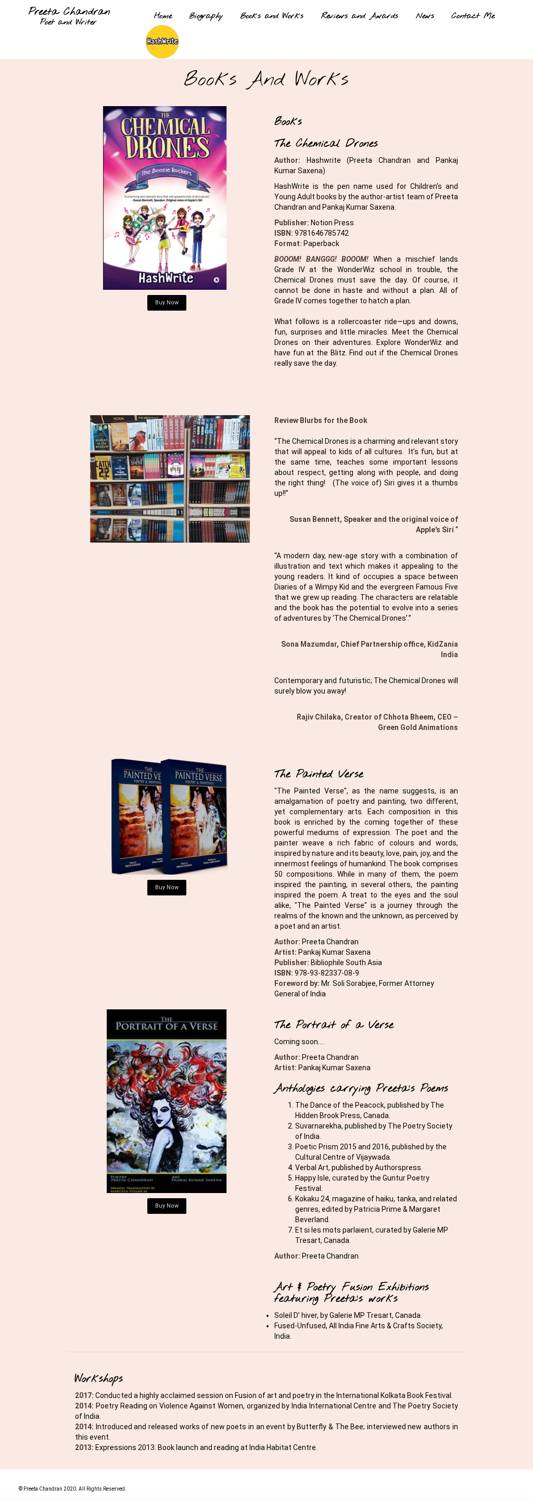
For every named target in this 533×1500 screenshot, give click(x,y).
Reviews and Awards (359, 16)
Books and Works (271, 16)
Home (163, 16)
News (425, 16)
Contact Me (473, 16)
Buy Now (167, 302)
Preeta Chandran (69, 12)
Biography (206, 16)
